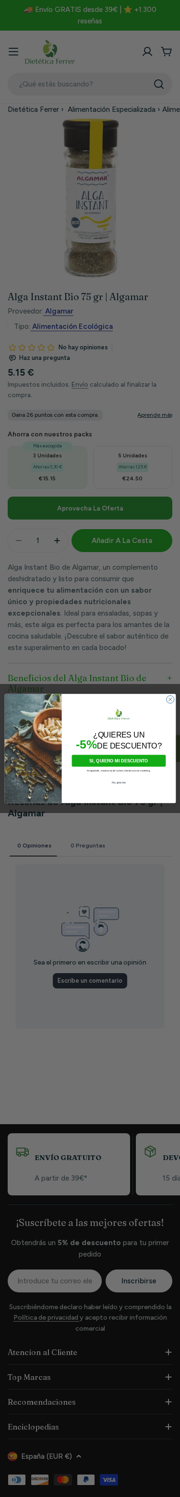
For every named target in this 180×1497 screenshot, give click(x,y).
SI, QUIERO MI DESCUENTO (118, 761)
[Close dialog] (170, 699)
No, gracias (118, 782)
